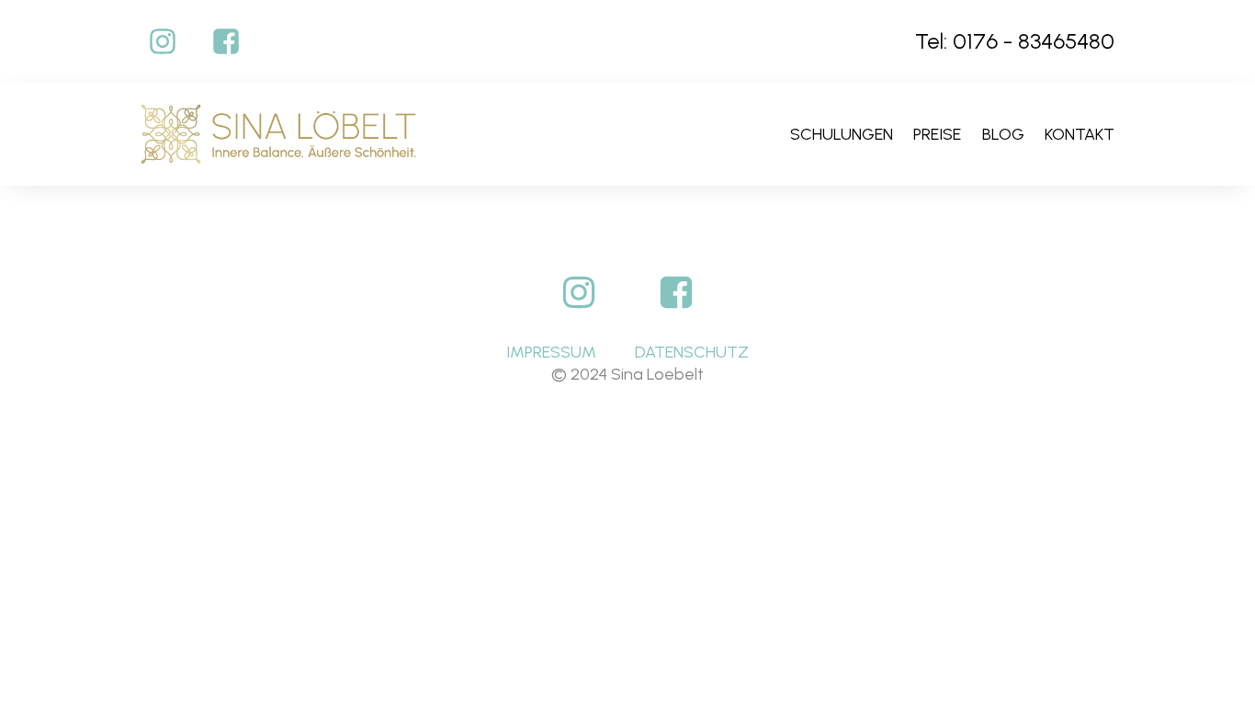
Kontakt (1079, 134)
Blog (1003, 134)
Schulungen (841, 134)
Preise (937, 134)
